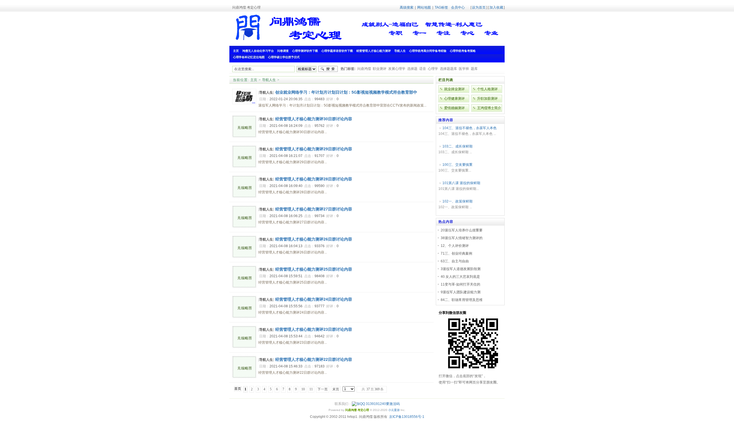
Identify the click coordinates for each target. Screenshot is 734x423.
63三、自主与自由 (455, 261)
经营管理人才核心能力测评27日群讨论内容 (313, 209)
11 (311, 389)
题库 (474, 69)
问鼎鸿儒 (364, 69)
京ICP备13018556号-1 (406, 417)
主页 (253, 80)
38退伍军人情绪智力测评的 (462, 238)
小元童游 (394, 410)
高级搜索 (406, 7)
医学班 (464, 69)
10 (303, 389)
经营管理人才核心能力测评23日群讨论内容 (313, 329)
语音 (422, 69)
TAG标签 (441, 7)
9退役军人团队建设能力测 (461, 292)
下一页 (322, 389)
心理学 (433, 69)
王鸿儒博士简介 (489, 108)
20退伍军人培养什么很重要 (462, 230)
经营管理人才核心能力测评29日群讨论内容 (313, 149)
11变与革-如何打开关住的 (460, 284)
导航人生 (269, 80)
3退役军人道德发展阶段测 (461, 269)
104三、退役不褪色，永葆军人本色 (469, 128)
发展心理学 (396, 69)
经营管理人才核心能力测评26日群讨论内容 (313, 239)
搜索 (328, 69)
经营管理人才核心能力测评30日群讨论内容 (313, 119)
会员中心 (458, 7)
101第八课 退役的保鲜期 (461, 183)
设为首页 (479, 7)
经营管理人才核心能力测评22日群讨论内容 (313, 359)
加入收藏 (496, 7)
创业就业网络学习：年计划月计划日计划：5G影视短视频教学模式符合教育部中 (346, 92)
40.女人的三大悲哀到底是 (460, 277)
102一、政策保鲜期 (457, 201)
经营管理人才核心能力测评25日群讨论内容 (313, 269)
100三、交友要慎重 (457, 165)
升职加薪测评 (487, 99)
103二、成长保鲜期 (457, 146)
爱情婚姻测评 (454, 108)
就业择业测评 (454, 89)
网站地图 (424, 7)
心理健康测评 (454, 99)
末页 (335, 389)
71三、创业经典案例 (456, 253)
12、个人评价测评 (455, 246)
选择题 (412, 69)
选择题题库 (448, 69)
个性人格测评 (487, 89)
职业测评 (379, 69)
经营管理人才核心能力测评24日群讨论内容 (313, 299)
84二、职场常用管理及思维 (462, 300)
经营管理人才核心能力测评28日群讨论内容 (313, 179)
